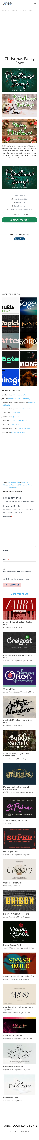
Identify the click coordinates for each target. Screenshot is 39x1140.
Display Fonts (8, 627)
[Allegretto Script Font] (19, 1025)
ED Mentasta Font (23, 428)
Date (15, 199)
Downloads (18, 206)
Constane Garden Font (13, 1067)
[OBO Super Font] (19, 838)
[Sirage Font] (10, 377)
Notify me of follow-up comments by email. (17, 572)
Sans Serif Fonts (19, 692)
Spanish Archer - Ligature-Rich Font (19, 976)
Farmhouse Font (10, 1098)
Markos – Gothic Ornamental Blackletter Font (16, 788)
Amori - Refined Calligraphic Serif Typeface (18, 1008)
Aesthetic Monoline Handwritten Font (17, 721)
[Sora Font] (28, 341)
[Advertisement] (19, 35)
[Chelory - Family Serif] (19, 869)
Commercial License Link (19, 214)
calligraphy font (14, 482)
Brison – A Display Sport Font (16, 914)
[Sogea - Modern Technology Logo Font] (28, 306)
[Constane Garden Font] (19, 1053)
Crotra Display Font (25, 409)
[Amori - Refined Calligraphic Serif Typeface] (19, 994)
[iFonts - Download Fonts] (9, 3)
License (11, 209)
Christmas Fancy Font (11, 485)
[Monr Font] (28, 359)
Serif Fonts (26, 759)
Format (18, 202)
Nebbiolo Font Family (21, 395)
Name (6, 550)
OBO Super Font (10, 852)
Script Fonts (11, 10)
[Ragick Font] (10, 324)
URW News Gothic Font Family (19, 399)
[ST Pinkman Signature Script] (19, 807)
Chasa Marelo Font (18, 432)
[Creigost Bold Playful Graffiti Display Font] (19, 642)
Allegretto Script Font (13, 1035)
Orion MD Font (9, 689)
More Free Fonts (19, 594)
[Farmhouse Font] (19, 1084)
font (15, 487)
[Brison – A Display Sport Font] (19, 901)
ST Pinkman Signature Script (16, 820)
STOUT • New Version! (19, 420)
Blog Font (16, 413)
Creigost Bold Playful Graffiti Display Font (19, 656)
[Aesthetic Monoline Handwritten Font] (19, 707)
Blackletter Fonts (9, 792)
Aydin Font (16, 417)
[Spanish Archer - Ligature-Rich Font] (19, 963)
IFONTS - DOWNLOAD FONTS (19, 1125)
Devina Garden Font (12, 945)
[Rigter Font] (10, 359)
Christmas (25, 482)
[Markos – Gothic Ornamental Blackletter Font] (19, 774)
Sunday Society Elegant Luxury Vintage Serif (17, 754)
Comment (7, 517)
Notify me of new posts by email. (18, 579)
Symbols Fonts (27, 661)
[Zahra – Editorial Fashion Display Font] (19, 609)
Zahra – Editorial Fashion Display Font (17, 623)
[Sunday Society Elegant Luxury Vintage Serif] (19, 740)
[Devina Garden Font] (19, 932)
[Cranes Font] (28, 324)
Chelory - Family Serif (12, 883)
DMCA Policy (25, 1132)
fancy (11, 487)
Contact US (13, 1132)
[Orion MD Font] (19, 676)
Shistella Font (14, 424)
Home (4, 10)
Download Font (20, 220)
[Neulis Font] (10, 306)
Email (6, 560)
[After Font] (10, 341)
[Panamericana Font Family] (28, 377)
